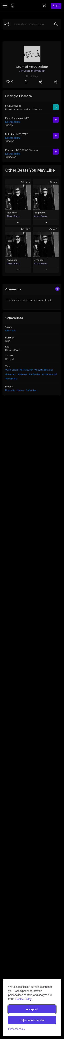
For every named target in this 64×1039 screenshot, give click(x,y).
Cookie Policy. (23, 999)
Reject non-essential (32, 1020)
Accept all (32, 1009)
